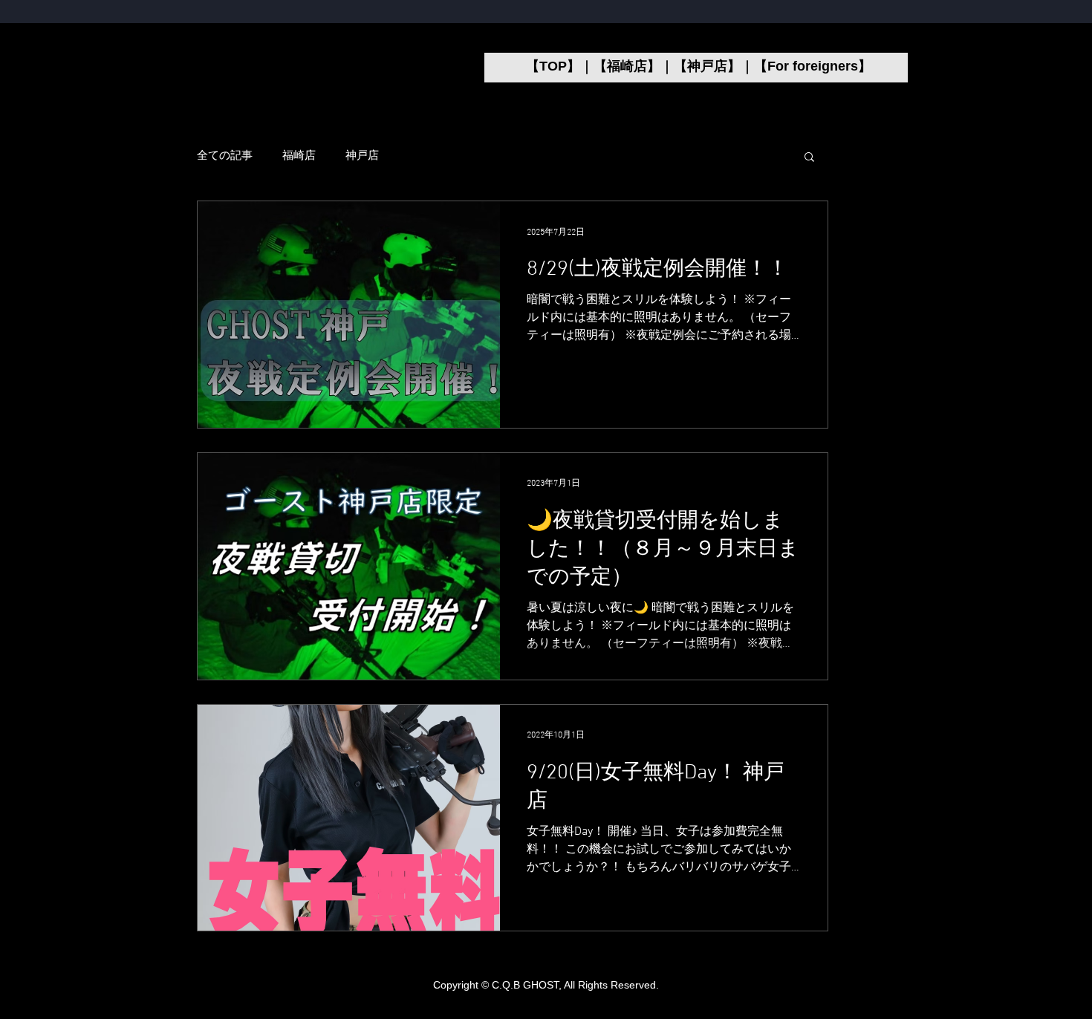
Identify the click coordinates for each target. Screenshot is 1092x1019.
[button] (809, 158)
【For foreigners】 (812, 66)
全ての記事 (225, 156)
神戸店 (362, 156)
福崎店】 (633, 66)
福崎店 (299, 156)
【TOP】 (553, 66)
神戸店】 (714, 66)
